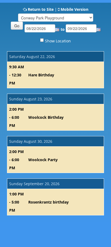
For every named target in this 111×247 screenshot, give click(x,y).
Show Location (58, 40)
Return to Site (41, 9)
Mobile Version (74, 9)
